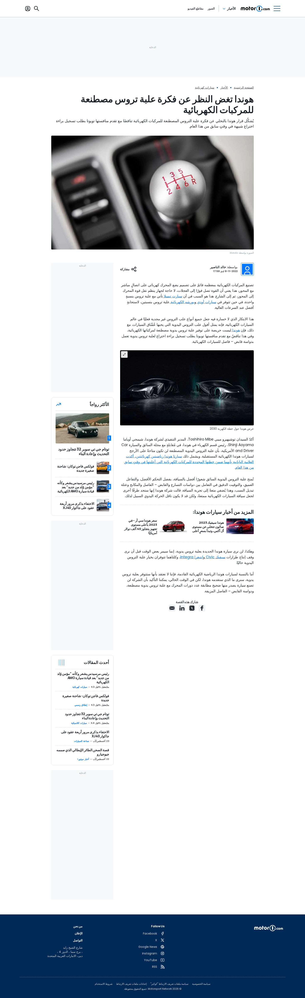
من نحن (78, 926)
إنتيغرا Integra (191, 557)
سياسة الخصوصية (201, 984)
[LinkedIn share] (181, 608)
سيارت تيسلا (172, 296)
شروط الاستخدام (103, 984)
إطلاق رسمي (80, 705)
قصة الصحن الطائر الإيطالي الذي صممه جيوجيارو (82, 752)
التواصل (78, 940)
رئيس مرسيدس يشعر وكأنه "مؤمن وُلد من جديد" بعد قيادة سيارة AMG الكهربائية (83, 677)
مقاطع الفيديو (196, 8)
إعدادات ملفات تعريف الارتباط (131, 984)
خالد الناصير (218, 267)
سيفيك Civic (215, 557)
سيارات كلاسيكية (79, 723)
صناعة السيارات (81, 741)
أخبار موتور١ (83, 759)
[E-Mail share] (172, 608)
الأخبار (231, 8)
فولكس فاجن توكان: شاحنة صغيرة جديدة (85, 698)
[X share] (191, 608)
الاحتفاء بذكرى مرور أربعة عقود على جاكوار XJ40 (85, 734)
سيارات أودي (206, 301)
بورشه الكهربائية (182, 301)
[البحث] (36, 8)
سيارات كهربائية (204, 87)
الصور (211, 8)
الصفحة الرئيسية (244, 87)
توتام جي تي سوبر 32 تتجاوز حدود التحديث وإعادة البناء (87, 716)
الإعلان (79, 933)
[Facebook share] (201, 608)
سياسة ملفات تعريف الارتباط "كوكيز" (169, 984)
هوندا (235, 330)
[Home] (255, 8)
